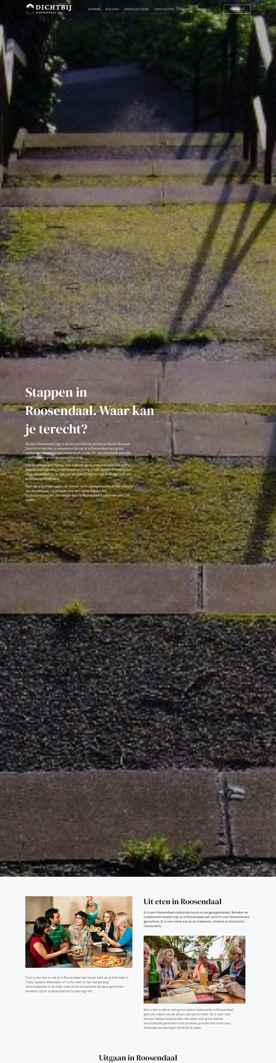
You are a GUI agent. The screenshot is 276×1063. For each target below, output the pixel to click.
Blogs (202, 9)
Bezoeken (112, 9)
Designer (185, 9)
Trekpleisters (164, 9)
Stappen (94, 9)
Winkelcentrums (136, 9)
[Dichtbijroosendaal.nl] (48, 9)
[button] (237, 9)
